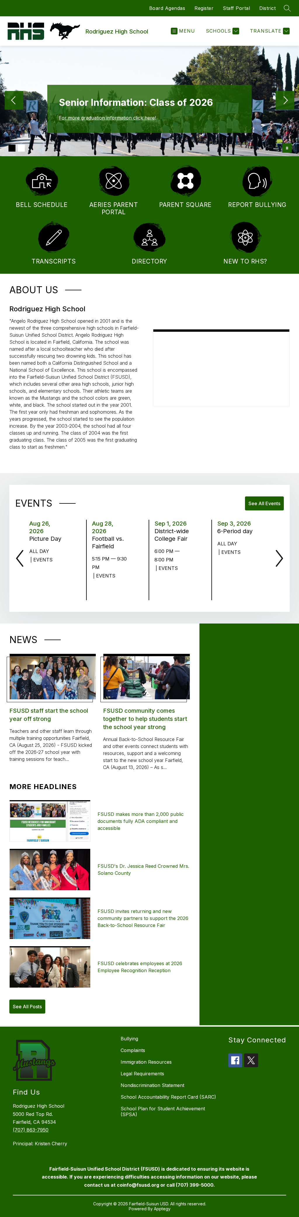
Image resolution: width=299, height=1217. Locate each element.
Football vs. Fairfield (110, 542)
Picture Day (47, 538)
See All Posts (27, 1006)
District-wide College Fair (172, 535)
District (267, 8)
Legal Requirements (142, 1073)
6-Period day (235, 531)
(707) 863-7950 (30, 1130)
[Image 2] (21, 148)
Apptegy (162, 1208)
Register (203, 8)
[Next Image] (285, 101)
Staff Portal (236, 8)
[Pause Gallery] (287, 148)
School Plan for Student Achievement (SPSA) (163, 1111)
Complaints (133, 1050)
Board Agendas (167, 8)
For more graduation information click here (107, 118)
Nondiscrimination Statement (152, 1085)
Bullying (129, 1039)
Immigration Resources (146, 1062)
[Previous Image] (14, 101)
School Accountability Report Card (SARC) (168, 1097)
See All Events (264, 503)
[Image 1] (11, 148)
